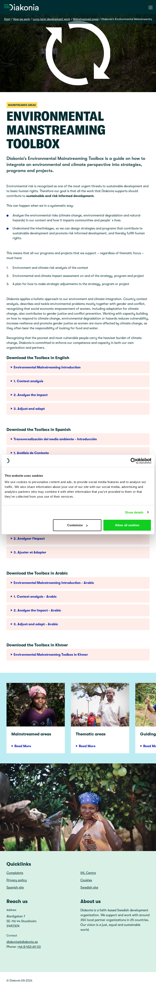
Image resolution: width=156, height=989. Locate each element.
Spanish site (15, 887)
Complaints (14, 873)
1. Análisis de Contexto (31, 453)
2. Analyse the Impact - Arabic (37, 610)
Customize (75, 525)
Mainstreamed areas (86, 19)
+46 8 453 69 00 (29, 947)
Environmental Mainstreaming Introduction (47, 367)
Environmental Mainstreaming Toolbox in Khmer (51, 654)
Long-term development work (51, 19)
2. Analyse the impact (31, 395)
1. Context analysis (28, 381)
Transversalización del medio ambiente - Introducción (55, 439)
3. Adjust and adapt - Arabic (36, 624)
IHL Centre (88, 873)
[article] (35, 718)
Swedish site (89, 887)
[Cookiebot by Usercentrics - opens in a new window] (133, 461)
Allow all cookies (127, 525)
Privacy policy (16, 880)
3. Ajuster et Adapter (30, 552)
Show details (134, 512)
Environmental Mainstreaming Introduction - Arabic (54, 583)
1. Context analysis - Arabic (35, 596)
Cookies (86, 880)
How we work (21, 19)
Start (7, 19)
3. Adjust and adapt (29, 409)
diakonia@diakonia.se (22, 942)
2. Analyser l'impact (29, 538)
